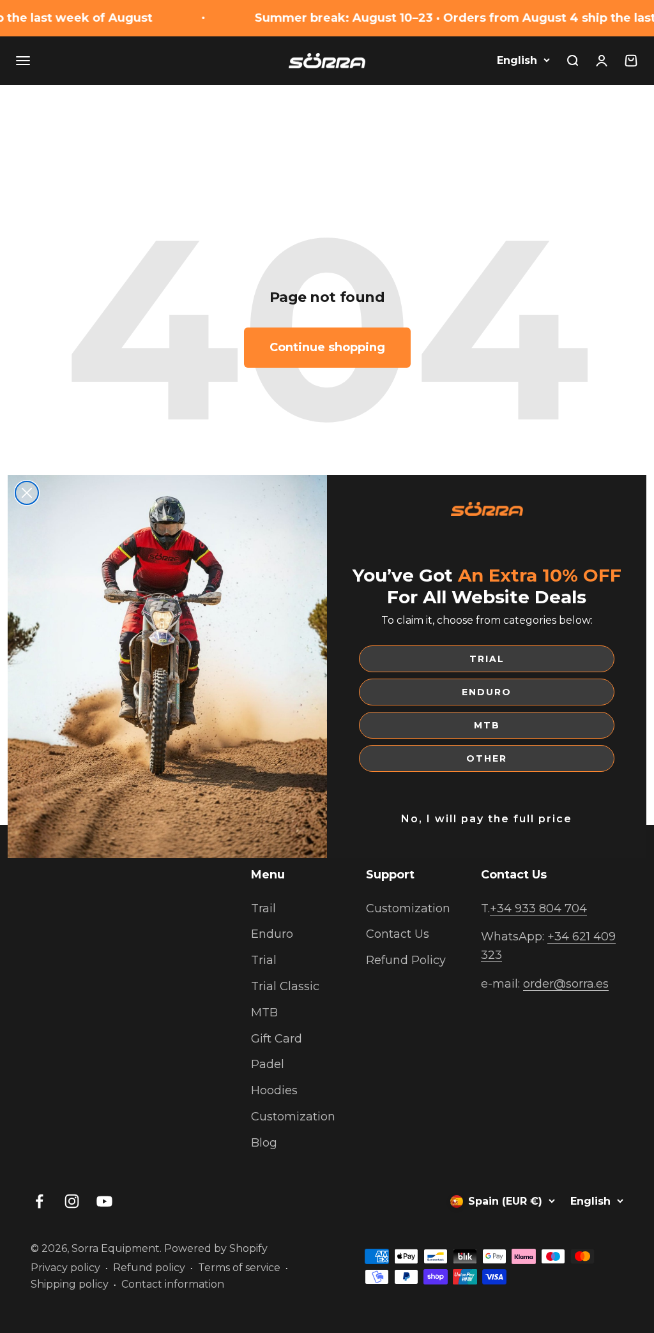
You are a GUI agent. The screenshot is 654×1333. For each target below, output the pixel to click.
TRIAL (487, 659)
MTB (487, 725)
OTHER (486, 758)
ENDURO (487, 692)
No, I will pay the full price (486, 819)
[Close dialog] (26, 492)
